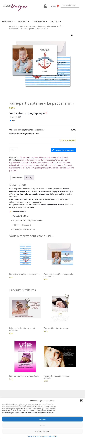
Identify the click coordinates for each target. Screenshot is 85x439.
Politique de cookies (33, 436)
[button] (82, 400)
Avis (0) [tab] (29, 177)
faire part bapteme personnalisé (30, 165)
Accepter (42, 419)
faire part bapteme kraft (43, 162)
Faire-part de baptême (36, 26)
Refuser (42, 425)
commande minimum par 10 (31, 160)
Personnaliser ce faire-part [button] (64, 150)
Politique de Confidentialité (48, 436)
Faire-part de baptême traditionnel (53, 157)
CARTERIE (54, 21)
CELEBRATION (38, 21)
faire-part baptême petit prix (43, 168)
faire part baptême (52, 160)
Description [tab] (17, 177)
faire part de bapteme (54, 165)
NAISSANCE (7, 21)
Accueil (12, 26)
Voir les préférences (42, 431)
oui (16, 117)
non (13, 120)
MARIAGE (22, 21)
